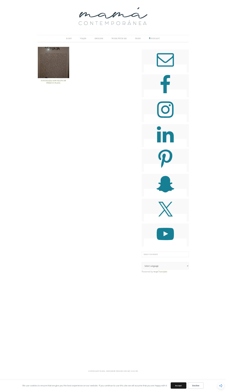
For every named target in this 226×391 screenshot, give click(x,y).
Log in (134, 371)
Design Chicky (123, 371)
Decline (195, 385)
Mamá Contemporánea (113, 16)
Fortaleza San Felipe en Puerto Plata (53, 81)
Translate (162, 271)
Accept (178, 385)
